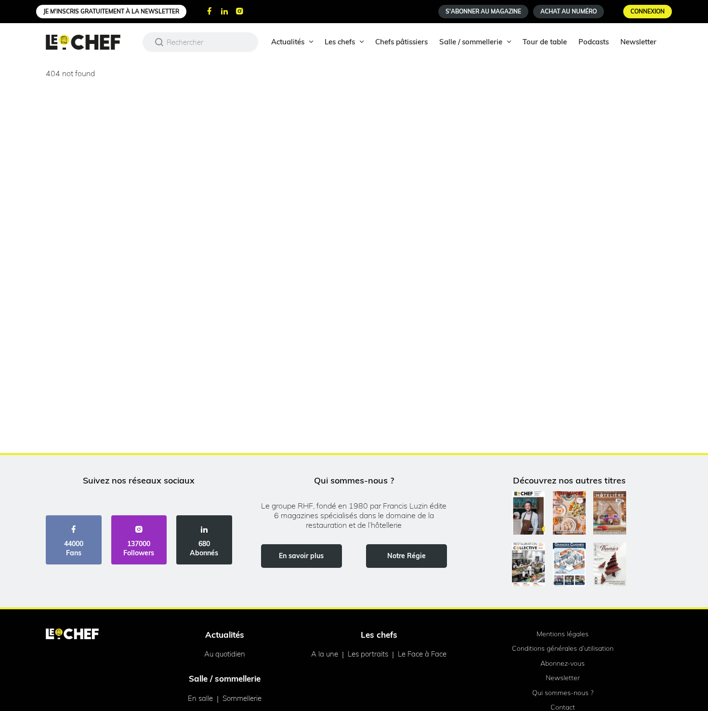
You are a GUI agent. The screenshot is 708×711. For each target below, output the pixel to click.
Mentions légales (563, 634)
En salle (200, 698)
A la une (324, 653)
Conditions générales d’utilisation (563, 648)
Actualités (287, 41)
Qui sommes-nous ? (562, 692)
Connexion (647, 11)
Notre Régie (406, 555)
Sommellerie (242, 698)
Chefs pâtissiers (401, 41)
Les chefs (340, 41)
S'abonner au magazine (483, 11)
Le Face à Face (422, 653)
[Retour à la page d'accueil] (72, 635)
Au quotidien (224, 653)
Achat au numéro (568, 11)
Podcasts (593, 41)
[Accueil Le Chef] (90, 42)
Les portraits (368, 653)
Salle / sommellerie (470, 41)
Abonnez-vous (562, 663)
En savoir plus (301, 555)
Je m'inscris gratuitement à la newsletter (111, 11)
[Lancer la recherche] (159, 42)
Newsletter (638, 41)
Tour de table (545, 41)
